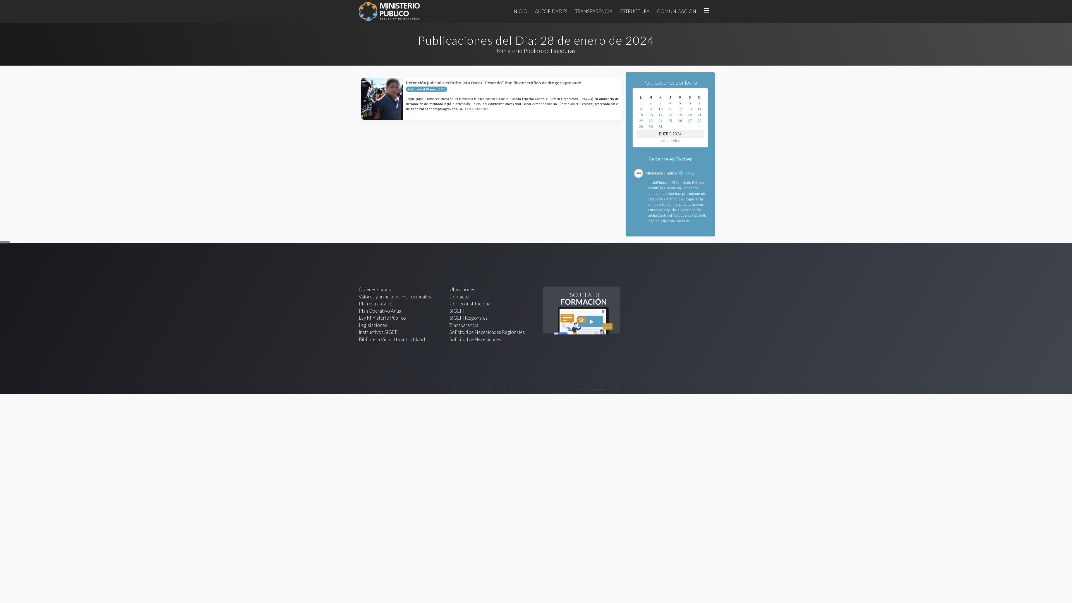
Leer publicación (477, 109)
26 (680, 120)
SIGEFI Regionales (468, 318)
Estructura (635, 11)
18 (670, 114)
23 (651, 120)
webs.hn (609, 390)
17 (660, 114)
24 (660, 120)
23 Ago (690, 173)
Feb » (675, 140)
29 (641, 126)
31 (660, 126)
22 (641, 120)
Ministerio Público (661, 173)
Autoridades (551, 11)
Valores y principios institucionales (395, 297)
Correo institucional (470, 304)
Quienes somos (375, 289)
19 (680, 114)
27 (690, 120)
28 (700, 120)
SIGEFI (456, 311)
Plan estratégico (376, 304)
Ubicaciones (462, 289)
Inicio (519, 11)
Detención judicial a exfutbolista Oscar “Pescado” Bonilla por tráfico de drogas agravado (494, 82)
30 (651, 126)
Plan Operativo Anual (381, 311)
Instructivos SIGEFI (379, 332)
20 (690, 114)
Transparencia (593, 11)
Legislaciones (373, 325)
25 (670, 120)
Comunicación (676, 11)
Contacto (459, 297)
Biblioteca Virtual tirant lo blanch (393, 339)
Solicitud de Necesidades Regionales (487, 332)
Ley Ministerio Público (382, 318)
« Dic (664, 140)
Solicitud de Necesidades (475, 339)
